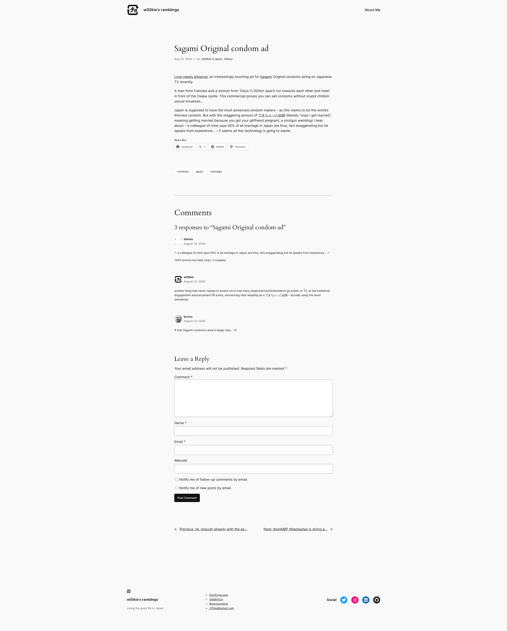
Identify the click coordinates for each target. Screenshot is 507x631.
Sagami (266, 77)
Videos (228, 59)
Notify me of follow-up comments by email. (213, 479)
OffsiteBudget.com (221, 608)
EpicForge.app (218, 595)
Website (180, 460)
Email (180, 442)
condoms (183, 171)
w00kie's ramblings (161, 9)
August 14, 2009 (194, 243)
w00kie (206, 59)
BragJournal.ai (218, 603)
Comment (183, 377)
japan (218, 59)
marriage (216, 171)
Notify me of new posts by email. (205, 488)
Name (180, 423)
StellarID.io (216, 599)
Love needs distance (191, 77)
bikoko (188, 239)
